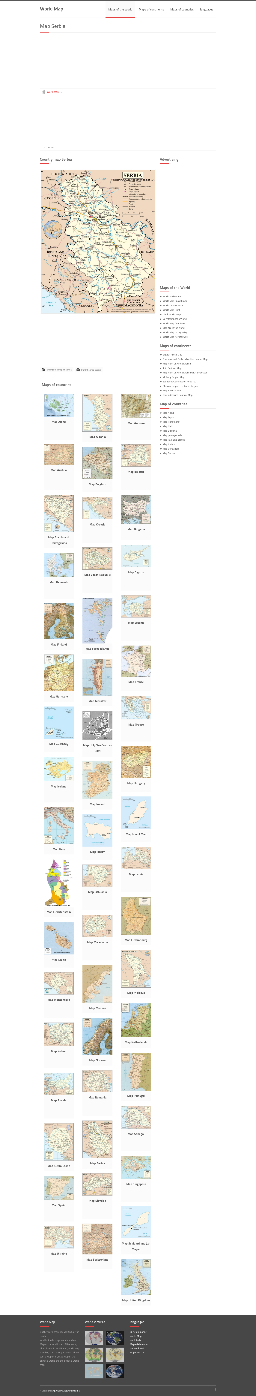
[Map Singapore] (136, 1178)
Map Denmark (58, 582)
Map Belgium (97, 484)
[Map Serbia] (98, 313)
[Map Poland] (59, 1045)
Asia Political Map (172, 368)
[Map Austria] (59, 464)
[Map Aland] (59, 415)
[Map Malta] (59, 953)
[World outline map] (94, 1371)
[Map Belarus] (136, 465)
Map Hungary (136, 783)
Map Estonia (136, 622)
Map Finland (59, 644)
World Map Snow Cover (175, 301)
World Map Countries (174, 323)
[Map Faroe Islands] (97, 642)
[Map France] (136, 676)
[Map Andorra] (136, 417)
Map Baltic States (172, 390)
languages (206, 9)
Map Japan (168, 417)
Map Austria (59, 470)
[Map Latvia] (136, 868)
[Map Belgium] (97, 478)
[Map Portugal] (136, 1089)
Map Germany (58, 696)
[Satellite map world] (114, 1371)
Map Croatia (97, 524)
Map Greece (136, 724)
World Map (51, 8)
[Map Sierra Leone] (59, 1159)
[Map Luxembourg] (136, 934)
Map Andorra (136, 423)
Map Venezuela (171, 448)
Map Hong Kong (171, 421)
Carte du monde (138, 1332)
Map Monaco (97, 1008)
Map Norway (97, 1060)
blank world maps (172, 314)
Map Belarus (136, 471)
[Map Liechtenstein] (59, 906)
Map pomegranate (172, 435)
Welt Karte (135, 1340)
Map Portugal (136, 1095)
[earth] (114, 1338)
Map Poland (59, 1051)
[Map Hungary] (136, 777)
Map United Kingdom (136, 1300)
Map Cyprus (136, 572)
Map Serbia (97, 1163)
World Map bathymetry (175, 332)
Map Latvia (136, 874)
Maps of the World (120, 9)
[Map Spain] (59, 1199)
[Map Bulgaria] (136, 523)
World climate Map (173, 305)
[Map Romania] (97, 1091)
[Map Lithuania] (97, 886)
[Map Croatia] (97, 518)
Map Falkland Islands (174, 439)
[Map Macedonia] (97, 936)
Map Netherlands (136, 1042)
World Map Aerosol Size (175, 336)
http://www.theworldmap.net (65, 1390)
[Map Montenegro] (59, 993)
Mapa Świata (137, 1352)
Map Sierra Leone (58, 1166)
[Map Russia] (59, 1094)
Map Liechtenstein (59, 912)
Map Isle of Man (136, 834)
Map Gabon (169, 453)
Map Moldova (136, 992)
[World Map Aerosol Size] (94, 1354)
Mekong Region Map (173, 377)
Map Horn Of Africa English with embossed (185, 372)
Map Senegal (136, 1134)
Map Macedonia (97, 942)
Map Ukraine (58, 1253)
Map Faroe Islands (97, 648)
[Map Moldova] (136, 986)
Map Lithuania (97, 892)
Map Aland (59, 421)
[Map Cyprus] (136, 566)
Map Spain (59, 1205)
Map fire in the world (174, 328)
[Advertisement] (128, 62)
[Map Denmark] (59, 576)
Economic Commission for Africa (179, 381)
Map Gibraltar (97, 701)
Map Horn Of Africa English (177, 363)
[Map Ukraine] (59, 1247)
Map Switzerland (97, 1259)
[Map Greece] (136, 718)
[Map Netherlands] (136, 1036)
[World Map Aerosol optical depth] (114, 1354)
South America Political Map (177, 395)
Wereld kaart (137, 1348)
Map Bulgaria (136, 529)
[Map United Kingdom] (136, 1294)
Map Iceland (59, 786)
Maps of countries (182, 9)
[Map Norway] (97, 1054)
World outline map (172, 296)
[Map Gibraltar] (97, 695)
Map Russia (58, 1100)
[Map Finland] (59, 638)
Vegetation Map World (175, 319)
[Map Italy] (59, 843)
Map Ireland (97, 804)
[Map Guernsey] (59, 737)
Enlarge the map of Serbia (59, 369)
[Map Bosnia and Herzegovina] (59, 531)
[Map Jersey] (97, 845)
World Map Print (171, 310)
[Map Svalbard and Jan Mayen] (136, 1237)
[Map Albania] (97, 430)
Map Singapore (136, 1184)
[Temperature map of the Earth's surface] (94, 1338)
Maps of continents (151, 9)
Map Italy (59, 849)
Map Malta (59, 959)
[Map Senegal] (136, 1128)
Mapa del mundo (138, 1344)
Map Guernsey (58, 743)
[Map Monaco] (97, 1002)
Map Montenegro (58, 999)
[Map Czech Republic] (97, 568)
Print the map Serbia (91, 369)
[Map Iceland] (59, 780)
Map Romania (97, 1097)
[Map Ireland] (97, 798)
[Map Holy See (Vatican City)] (97, 739)
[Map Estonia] (136, 616)
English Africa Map (172, 354)
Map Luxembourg (136, 940)
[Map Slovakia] (97, 1194)
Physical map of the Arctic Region (180, 386)
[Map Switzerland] (97, 1253)
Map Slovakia (97, 1200)
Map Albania (97, 436)
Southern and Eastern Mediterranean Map (185, 359)
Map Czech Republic (97, 574)
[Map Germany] (59, 690)
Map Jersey (97, 851)
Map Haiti (168, 426)
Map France (136, 682)
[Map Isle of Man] (136, 828)
